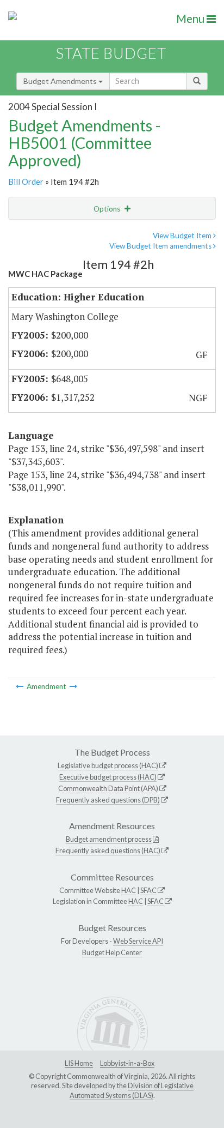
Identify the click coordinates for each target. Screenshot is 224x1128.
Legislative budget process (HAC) (108, 765)
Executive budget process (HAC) (108, 777)
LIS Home (79, 1063)
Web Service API (138, 941)
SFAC (148, 890)
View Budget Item (183, 235)
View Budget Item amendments (161, 246)
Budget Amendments (60, 81)
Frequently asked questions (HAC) (107, 850)
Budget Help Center (112, 952)
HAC (128, 890)
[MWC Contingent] (20, 686)
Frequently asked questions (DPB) (108, 799)
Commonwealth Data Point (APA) (108, 788)
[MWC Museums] (73, 686)
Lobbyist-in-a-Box (127, 1063)
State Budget (111, 53)
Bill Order (25, 181)
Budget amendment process (109, 839)
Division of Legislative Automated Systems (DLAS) (132, 1090)
